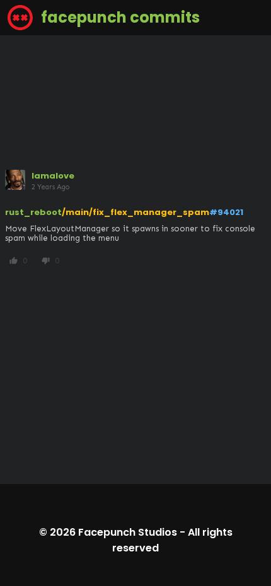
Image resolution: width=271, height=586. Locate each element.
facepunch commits (119, 17)
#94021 (226, 212)
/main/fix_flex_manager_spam (135, 212)
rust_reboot (33, 212)
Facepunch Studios (127, 532)
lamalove (53, 176)
